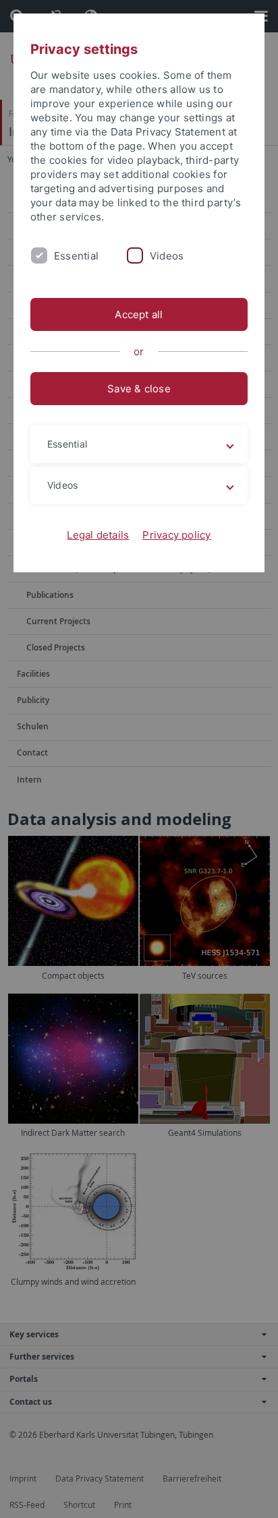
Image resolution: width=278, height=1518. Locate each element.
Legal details (98, 534)
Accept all (139, 314)
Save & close (139, 388)
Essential (76, 255)
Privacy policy (176, 534)
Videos (167, 255)
